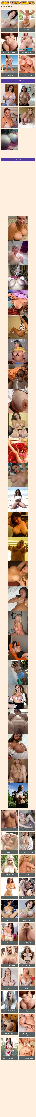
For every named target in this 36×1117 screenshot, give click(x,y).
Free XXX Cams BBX (18, 80)
